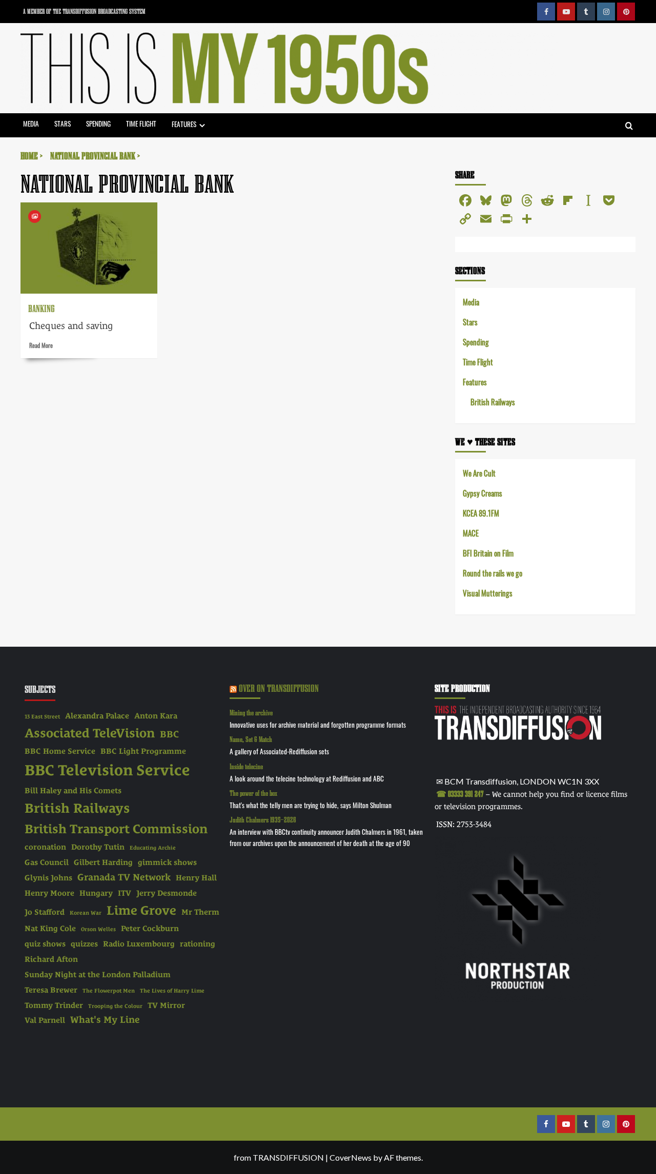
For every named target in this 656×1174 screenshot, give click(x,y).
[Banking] (88, 248)
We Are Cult (479, 473)
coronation (45, 847)
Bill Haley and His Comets (73, 790)
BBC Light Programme (143, 751)
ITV (124, 893)
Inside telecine (246, 766)
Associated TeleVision (90, 733)
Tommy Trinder (54, 1005)
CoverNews (351, 1157)
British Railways (492, 401)
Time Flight (141, 123)
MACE (471, 533)
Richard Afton (51, 959)
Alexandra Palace (97, 715)
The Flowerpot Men (109, 990)
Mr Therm (200, 912)
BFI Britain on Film (488, 553)
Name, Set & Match (251, 739)
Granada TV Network (124, 877)
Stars (62, 123)
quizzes (84, 944)
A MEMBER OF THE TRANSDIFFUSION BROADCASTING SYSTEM (84, 11)
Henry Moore (49, 893)
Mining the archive (251, 712)
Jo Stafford (45, 912)
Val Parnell (45, 1020)
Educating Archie (153, 848)
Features (184, 123)
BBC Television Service (107, 770)
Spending (98, 123)
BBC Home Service (60, 751)
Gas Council (47, 862)
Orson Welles (98, 929)
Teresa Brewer (51, 990)
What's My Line (105, 1019)
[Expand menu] (202, 125)
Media (31, 123)
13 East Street (42, 716)
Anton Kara (155, 715)
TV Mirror (166, 1005)
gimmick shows (167, 862)
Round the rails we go (492, 573)
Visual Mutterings (487, 593)
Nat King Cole (50, 928)
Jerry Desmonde (166, 893)
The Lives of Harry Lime (172, 990)
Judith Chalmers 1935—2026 (263, 819)
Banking (41, 308)
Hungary (96, 893)
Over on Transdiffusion (279, 688)
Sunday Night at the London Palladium (98, 974)
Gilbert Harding (103, 862)
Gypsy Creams (482, 493)
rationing (197, 944)
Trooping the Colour (115, 1006)
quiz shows (45, 944)
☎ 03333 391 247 (460, 794)
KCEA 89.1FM (481, 513)
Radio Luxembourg (139, 944)
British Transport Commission (116, 828)
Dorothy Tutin (98, 847)
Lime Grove (141, 910)
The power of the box (253, 793)
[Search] (629, 126)
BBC (169, 734)
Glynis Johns (48, 877)
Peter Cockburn (150, 928)
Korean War (85, 913)
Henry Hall (196, 877)
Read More (41, 344)
